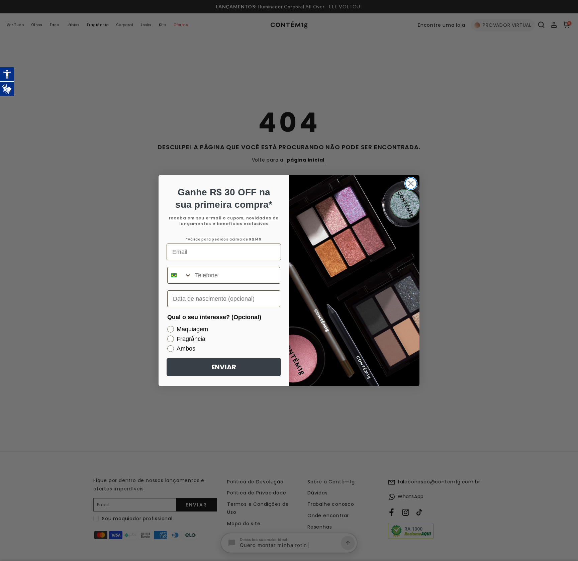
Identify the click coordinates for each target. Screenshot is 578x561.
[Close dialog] (411, 183)
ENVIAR (223, 367)
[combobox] (180, 275)
